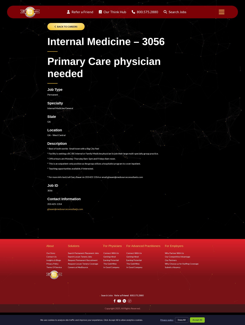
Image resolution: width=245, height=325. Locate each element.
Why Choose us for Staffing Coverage (181, 264)
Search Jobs (177, 12)
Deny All (182, 320)
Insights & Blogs (53, 260)
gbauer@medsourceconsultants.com (65, 209)
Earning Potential (111, 260)
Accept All (197, 320)
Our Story (50, 253)
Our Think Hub (114, 12)
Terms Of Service (54, 267)
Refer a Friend (82, 12)
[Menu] (222, 12)
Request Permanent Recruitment (83, 260)
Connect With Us (111, 253)
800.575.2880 (147, 12)
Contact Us (51, 256)
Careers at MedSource (78, 267)
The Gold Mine (110, 264)
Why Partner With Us (174, 253)
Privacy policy (166, 320)
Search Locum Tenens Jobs (80, 256)
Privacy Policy (52, 264)
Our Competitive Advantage (177, 256)
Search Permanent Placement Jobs (83, 253)
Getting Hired (109, 256)
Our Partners (171, 260)
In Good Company (111, 267)
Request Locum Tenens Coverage (83, 264)
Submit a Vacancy (172, 267)
